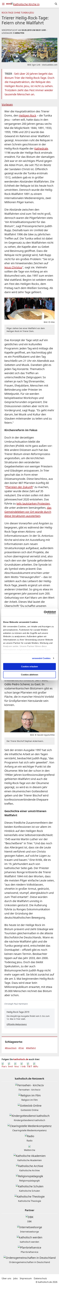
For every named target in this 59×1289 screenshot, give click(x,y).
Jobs (15, 1278)
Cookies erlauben (29, 666)
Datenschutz (40, 1278)
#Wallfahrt (31, 1048)
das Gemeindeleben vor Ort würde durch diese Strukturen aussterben (27, 512)
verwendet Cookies (41, 658)
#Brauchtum (10, 1048)
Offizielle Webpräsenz (17, 1024)
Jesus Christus (13, 267)
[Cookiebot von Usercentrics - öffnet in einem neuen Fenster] (44, 612)
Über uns (6, 1278)
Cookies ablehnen (29, 674)
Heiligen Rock (27, 115)
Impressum (26, 1278)
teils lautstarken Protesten (33, 503)
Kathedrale (41, 148)
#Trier (21, 1048)
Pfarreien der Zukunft (19, 487)
